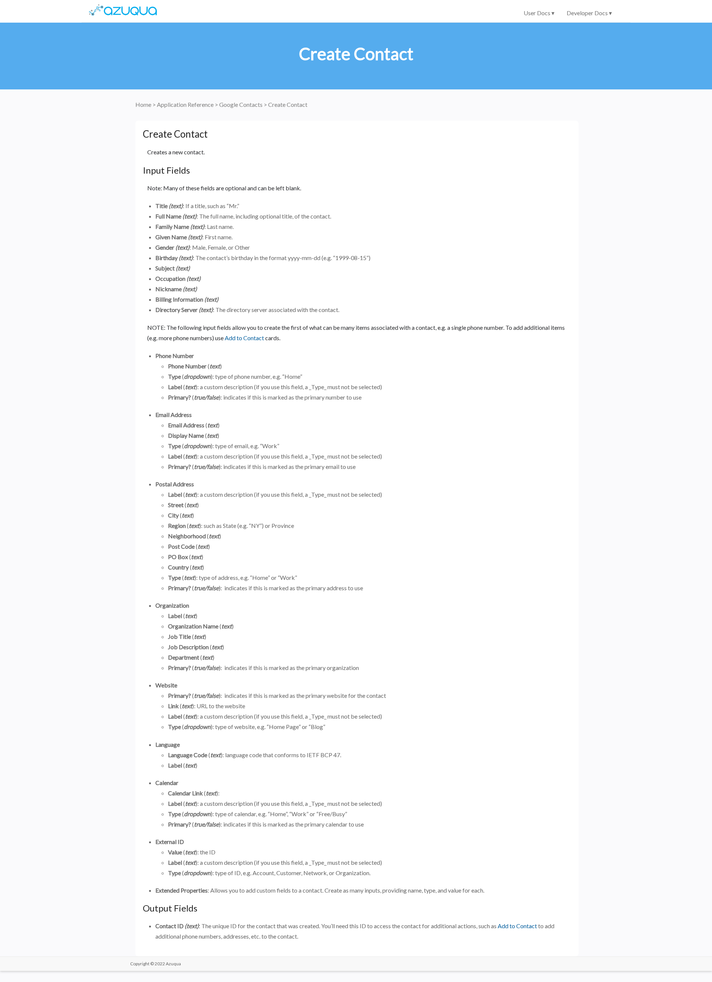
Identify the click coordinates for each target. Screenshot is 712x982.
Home (143, 104)
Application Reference (186, 104)
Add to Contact (244, 337)
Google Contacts (241, 104)
